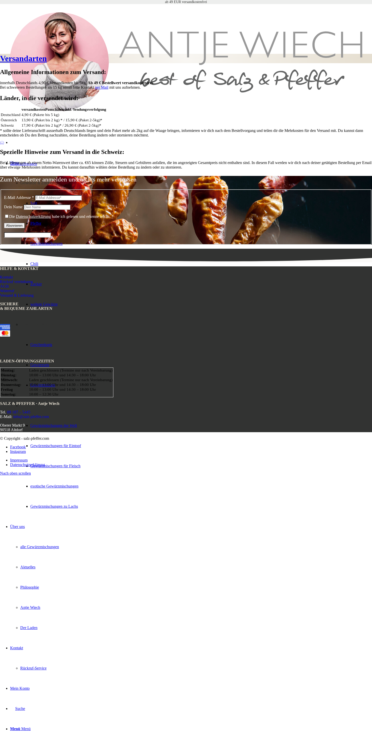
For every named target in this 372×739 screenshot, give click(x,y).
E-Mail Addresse (19, 197)
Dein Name (13, 207)
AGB (4, 286)
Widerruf (7, 291)
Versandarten (23, 58)
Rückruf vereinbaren (16, 282)
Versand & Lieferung (17, 295)
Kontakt (6, 277)
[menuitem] (201, 486)
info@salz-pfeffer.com (31, 416)
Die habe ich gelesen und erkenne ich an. (61, 216)
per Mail (101, 87)
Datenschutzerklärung (33, 216)
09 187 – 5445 (18, 412)
